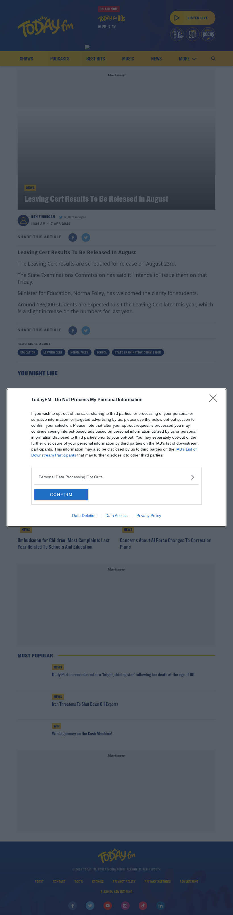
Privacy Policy (148, 515)
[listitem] (116, 477)
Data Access (116, 515)
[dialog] (116, 457)
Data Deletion (84, 515)
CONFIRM (61, 494)
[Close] (214, 400)
